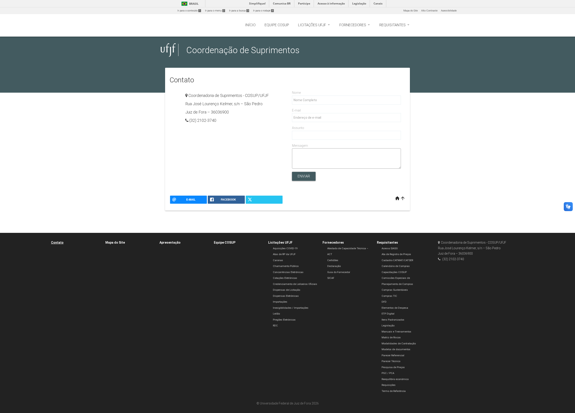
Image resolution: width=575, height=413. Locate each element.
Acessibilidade (449, 10)
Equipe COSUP (224, 242)
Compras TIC (389, 296)
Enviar (304, 176)
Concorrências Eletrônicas (288, 272)
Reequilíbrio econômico (395, 379)
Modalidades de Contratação (399, 343)
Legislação (388, 325)
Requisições (389, 385)
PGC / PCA (388, 373)
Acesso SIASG (390, 248)
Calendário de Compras (396, 266)
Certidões (332, 260)
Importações (280, 301)
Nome (296, 92)
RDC (275, 325)
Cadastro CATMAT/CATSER (397, 260)
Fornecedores (333, 242)
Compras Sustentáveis (395, 289)
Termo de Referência (394, 391)
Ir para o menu (214, 10)
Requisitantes (387, 242)
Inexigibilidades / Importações (290, 307)
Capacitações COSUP (394, 272)
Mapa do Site (410, 10)
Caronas (278, 260)
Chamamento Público (286, 266)
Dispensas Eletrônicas (286, 296)
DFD (384, 301)
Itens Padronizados (393, 319)
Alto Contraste (429, 10)
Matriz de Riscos (391, 337)
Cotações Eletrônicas (285, 278)
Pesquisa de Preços (393, 367)
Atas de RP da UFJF (284, 254)
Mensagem (300, 145)
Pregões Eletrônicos (284, 319)
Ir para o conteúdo (188, 10)
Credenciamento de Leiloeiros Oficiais (295, 284)
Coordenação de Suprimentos (243, 50)
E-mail (296, 110)
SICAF (330, 278)
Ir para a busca (238, 10)
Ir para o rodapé (263, 10)
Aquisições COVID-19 (285, 248)
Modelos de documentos (396, 349)
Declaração (334, 266)
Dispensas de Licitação (286, 289)
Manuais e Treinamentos (396, 331)
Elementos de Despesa (395, 307)
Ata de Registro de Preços (396, 254)
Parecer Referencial (393, 355)
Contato (57, 242)
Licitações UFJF (280, 242)
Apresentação (170, 242)
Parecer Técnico (391, 361)
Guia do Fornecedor (338, 272)
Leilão (276, 313)
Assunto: (298, 128)
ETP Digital (388, 313)
